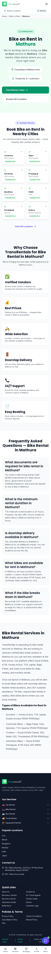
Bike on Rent (14, 16)
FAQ (3, 923)
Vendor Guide (31, 899)
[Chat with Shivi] (45, 940)
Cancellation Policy (9, 920)
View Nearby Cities (15, 90)
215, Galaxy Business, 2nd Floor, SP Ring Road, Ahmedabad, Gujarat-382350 (24, 869)
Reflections (6, 906)
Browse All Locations (16, 99)
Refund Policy (31, 920)
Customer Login (32, 906)
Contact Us (30, 892)
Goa (3, 836)
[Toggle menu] (46, 3)
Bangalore (6, 844)
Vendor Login (5, 940)
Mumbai (5, 848)
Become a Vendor (9, 895)
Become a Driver (9, 899)
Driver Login (20, 940)
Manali (4, 840)
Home (4, 16)
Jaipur (4, 856)
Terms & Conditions (34, 916)
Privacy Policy (7, 916)
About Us (5, 892)
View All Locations (24, 226)
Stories (29, 902)
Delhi (4, 852)
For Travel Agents (33, 895)
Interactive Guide (9, 902)
